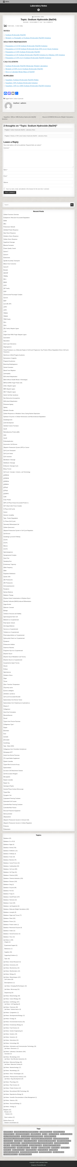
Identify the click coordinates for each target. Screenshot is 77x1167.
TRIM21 (5, 313)
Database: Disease (8, 881)
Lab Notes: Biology (8, 974)
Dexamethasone (7, 715)
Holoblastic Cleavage (9, 463)
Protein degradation (29, 1152)
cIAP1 (5, 310)
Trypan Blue (6, 792)
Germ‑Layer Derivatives (9, 344)
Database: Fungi (7, 893)
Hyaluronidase (7, 767)
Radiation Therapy (8, 595)
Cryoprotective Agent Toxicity (11, 663)
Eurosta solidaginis (8, 690)
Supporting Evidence (10, 955)
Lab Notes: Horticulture (9, 1040)
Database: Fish (7, 890)
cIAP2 (5, 307)
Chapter (6, 942)
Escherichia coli (61, 1143)
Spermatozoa (7, 672)
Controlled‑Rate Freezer (9, 807)
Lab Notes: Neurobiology (10, 1070)
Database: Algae (7, 844)
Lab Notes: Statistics (9, 1100)
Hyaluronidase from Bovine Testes (12, 700)
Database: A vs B (8, 841)
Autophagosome (7, 419)
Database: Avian (7, 857)
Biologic (5, 610)
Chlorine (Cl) (50, 1136)
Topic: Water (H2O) (8, 746)
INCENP (5, 273)
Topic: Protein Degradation (10, 518)
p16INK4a (6, 481)
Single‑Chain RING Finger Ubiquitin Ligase (14, 334)
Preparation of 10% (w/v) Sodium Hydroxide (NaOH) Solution (28, 58)
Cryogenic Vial (7, 795)
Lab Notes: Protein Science (10, 1088)
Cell (44, 1134)
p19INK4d (6, 475)
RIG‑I (4, 279)
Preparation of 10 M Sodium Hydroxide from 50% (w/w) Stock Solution (31, 49)
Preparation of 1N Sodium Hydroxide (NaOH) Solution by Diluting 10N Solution (35, 55)
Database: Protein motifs (10, 924)
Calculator (7, 1053)
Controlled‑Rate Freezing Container (12, 804)
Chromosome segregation (42, 1138)
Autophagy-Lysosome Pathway (11, 536)
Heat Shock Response (9, 233)
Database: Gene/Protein (10, 897)
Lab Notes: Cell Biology (9, 1002)
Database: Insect (8, 903)
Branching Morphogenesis (10, 364)
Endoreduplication (8, 441)
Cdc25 (5, 429)
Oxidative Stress (8, 675)
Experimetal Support (9, 945)
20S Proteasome (8, 583)
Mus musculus (18, 1150)
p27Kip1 (5, 490)
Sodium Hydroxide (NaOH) (15, 35)
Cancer (5, 512)
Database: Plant (7, 918)
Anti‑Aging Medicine (8, 626)
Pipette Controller (8, 761)
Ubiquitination (25, 1154)
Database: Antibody (8, 853)
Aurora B (5, 267)
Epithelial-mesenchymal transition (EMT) (37, 1143)
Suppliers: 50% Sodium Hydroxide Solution (21, 83)
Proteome (6, 826)
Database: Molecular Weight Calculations (14, 909)
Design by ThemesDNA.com (38, 1165)
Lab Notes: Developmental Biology (12, 1015)
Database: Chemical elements (11, 878)
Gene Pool (6, 558)
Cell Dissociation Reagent (10, 773)
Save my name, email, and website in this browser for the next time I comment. (27, 189)
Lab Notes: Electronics (10, 1048)
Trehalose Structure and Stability (12, 613)
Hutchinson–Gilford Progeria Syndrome (14, 355)
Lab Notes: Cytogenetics (10, 1012)
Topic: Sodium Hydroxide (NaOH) (38, 19)
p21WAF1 (6, 493)
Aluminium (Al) (46, 1132)
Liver (34, 1147)
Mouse (7, 1150)
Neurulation (6, 341)
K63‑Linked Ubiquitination (10, 376)
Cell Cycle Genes (8, 453)
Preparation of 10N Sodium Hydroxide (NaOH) (22, 52)
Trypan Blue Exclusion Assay (11, 764)
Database (6, 838)
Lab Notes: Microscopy (10, 989)
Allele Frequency (8, 567)
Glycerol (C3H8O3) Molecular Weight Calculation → (58, 117)
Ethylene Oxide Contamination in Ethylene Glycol (16, 598)
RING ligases (58, 1152)
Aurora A (5, 254)
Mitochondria (44, 1147)
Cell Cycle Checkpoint (9, 450)
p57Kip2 (5, 487)
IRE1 (4, 224)
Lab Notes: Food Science (10, 1028)
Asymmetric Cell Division (10, 444)
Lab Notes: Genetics (9, 1034)
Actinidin (5, 737)
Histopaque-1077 (8, 752)
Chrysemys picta (8, 687)
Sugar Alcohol (7, 604)
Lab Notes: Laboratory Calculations (13, 1051)
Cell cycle (54, 1134)
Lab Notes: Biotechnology (10, 996)
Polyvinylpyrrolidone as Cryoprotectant (13, 635)
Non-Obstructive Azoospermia (11, 398)
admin (26, 22)
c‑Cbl (4, 331)
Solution (7, 1114)
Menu (7, 1)
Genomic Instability (8, 515)
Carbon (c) (36, 1134)
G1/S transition (7, 456)
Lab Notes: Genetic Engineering (12, 1031)
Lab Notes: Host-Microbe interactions (14, 1059)
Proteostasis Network (9, 227)
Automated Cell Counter (9, 801)
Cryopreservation (61, 1138)
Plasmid (53, 1150)
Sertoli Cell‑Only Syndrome (10, 395)
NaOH (11, 98)
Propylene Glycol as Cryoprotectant (13, 650)
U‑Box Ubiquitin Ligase (9, 386)
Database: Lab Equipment (10, 906)
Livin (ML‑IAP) (7, 304)
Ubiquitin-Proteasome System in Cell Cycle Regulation (18, 530)
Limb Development (8, 422)
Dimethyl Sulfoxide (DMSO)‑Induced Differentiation (17, 601)
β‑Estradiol (6, 740)
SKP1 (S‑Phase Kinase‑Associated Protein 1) (15, 503)
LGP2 (5, 285)
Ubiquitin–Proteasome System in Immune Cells (16, 820)
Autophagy (9, 1134)
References (7, 948)
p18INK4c (6, 484)
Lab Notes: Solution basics (11, 1009)
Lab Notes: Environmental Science (12, 1021)
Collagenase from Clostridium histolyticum (14, 749)
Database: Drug (7, 884)
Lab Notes (37, 16)
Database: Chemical (8, 875)
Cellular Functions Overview (11, 214)
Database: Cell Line (8, 869)
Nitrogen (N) (31, 1150)
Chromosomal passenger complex (17, 1138)
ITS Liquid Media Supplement (11, 758)
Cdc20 (5, 438)
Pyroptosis (6, 589)
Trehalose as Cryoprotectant (11, 632)
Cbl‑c (4, 322)
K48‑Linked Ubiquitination (10, 401)
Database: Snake (8, 930)
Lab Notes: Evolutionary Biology (12, 1025)
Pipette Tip (6, 783)
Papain (5, 727)
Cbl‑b (4, 325)
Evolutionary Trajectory (9, 564)
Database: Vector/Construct (10, 933)
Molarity (65, 1147)
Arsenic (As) (59, 1132)
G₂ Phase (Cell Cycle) (9, 521)
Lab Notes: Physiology (9, 1082)
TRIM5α (5, 276)
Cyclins (18, 1141)
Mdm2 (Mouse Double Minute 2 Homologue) (15, 379)
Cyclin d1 (8, 1141)
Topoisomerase (10, 1154)
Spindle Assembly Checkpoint (11, 260)
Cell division (66, 1134)
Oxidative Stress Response (10, 236)
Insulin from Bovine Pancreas (11, 755)
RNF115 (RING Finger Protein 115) (12, 382)
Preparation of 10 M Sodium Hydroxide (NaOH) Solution (26, 46)
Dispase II (6, 706)
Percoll (5, 718)
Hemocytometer (7, 814)
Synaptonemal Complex (9, 555)
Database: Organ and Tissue (11, 915)
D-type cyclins (30, 1141)
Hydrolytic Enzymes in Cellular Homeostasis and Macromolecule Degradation (24, 416)
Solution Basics (7, 1120)
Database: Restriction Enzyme (11, 927)
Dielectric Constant (8, 607)
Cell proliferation (12, 1136)
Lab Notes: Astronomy (9, 965)
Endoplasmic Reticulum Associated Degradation (16, 217)
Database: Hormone (8, 900)
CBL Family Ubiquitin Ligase (11, 328)
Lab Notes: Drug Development (12, 1079)
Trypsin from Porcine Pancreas (11, 721)
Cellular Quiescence (8, 527)
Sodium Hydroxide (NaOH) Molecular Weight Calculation (26, 66)
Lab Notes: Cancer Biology (10, 999)
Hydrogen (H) (9, 1147)
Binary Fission (7, 469)
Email (6, 176)
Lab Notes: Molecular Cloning (12, 1064)
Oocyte (5, 666)
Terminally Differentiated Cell (11, 524)
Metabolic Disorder (8, 410)
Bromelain (6, 730)
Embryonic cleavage (12, 1143)
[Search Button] (38, 10)
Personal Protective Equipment (11, 810)
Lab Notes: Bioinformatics (10, 971)
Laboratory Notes (38, 6)
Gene (7, 1145)
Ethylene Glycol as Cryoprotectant (12, 660)
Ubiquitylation (7, 817)
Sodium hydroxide (18, 98)
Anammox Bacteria (8, 647)
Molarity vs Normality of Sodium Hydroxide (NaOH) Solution (28, 38)
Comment (7, 148)
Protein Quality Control (9, 248)
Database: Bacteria (8, 860)
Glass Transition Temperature (11, 684)
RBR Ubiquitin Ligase (9, 389)
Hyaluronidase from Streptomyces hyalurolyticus (16, 703)
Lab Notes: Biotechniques (10, 977)
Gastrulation (6, 337)
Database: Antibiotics (9, 850)
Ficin (4, 733)
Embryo (5, 669)
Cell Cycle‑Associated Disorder (11, 696)
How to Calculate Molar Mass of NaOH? (20, 72)
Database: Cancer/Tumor (10, 863)
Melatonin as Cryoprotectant (11, 619)
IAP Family (6, 288)
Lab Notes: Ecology (8, 1018)
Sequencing (7, 992)
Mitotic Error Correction (9, 264)
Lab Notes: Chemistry (9, 1007)
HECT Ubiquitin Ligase (9, 392)
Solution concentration (10, 1122)
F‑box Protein (7, 499)
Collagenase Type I (8, 724)
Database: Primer (8, 921)
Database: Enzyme (8, 887)
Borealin (5, 270)
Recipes (6, 1112)
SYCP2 (5, 540)
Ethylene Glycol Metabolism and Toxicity (14, 656)
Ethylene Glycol (7, 653)
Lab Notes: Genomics (9, 1037)
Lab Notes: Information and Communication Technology (18, 1046)
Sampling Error (7, 561)
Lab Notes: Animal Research (11, 962)
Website (6, 182)
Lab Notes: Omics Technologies (12, 1073)
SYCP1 (5, 543)
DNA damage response (46, 1141)
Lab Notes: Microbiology (10, 1057)
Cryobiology (6, 743)
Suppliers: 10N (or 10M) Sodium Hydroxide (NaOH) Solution (28, 86)
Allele (4, 570)
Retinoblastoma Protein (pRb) (11, 432)
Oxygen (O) (43, 1150)
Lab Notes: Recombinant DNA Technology (14, 1091)
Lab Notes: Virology (8, 1106)
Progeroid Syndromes (9, 361)
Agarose (8, 1132)
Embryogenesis (64, 1141)
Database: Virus (7, 937)
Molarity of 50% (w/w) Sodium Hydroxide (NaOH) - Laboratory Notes (28, 136)
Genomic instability (20, 1145)
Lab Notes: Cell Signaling (11, 1004)
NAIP (4, 301)
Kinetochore (6, 257)
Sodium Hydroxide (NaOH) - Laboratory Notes (22, 130)
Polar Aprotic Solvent (9, 623)
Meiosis (5, 546)
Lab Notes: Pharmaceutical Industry (13, 1076)
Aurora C (5, 251)
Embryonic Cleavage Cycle (10, 466)
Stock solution (8, 1117)
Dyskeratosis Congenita (9, 358)
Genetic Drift (6, 576)
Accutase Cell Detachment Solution (13, 770)
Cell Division (6, 533)
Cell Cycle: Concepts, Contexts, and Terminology (16, 472)
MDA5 (5, 282)
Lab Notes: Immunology (9, 1043)
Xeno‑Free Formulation (9, 712)
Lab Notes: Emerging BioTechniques (14, 986)
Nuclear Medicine (8, 592)
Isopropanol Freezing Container (11, 798)
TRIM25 (5, 316)
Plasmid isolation (11, 1152)
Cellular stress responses (32, 1136)
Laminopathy (6, 373)
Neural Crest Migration (9, 370)
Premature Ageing (8, 404)
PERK (5, 220)
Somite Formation (8, 367)
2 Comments (49, 22)
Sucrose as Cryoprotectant (10, 629)
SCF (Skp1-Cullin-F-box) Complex (12, 506)
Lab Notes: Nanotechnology (10, 1067)
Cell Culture (7, 979)
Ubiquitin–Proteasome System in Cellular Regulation (17, 823)
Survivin (5, 297)
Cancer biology (22, 1134)
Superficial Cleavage (9, 242)
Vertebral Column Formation (11, 426)
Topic (42, 16)
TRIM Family (7, 319)
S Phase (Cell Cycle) (9, 509)
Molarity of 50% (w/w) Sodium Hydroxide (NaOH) (24, 69)
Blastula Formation (8, 245)
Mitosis (55, 1147)
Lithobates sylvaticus (9, 693)
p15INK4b (6, 478)
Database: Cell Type (8, 872)
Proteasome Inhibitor (9, 644)
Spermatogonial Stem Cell (10, 616)
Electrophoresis (8, 982)
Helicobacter (35, 1145)
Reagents (6, 1109)
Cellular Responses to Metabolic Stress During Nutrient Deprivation (21, 413)
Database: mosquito (8, 912)
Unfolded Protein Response (10, 230)
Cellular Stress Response (10, 239)
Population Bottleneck (9, 573)
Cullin (4, 496)
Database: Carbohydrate (10, 866)
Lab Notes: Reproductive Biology (12, 1094)
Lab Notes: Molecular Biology (11, 1062)
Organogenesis (7, 347)
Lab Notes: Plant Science (10, 1085)
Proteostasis (6, 829)
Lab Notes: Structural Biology (11, 1103)
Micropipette (6, 777)
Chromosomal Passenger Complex (12, 294)
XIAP (4, 291)
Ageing (5, 407)
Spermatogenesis (8, 552)
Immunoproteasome (8, 586)
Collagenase (6, 709)
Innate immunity (23, 1147)
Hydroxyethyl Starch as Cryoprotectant (14, 638)
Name (6, 169)
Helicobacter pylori (51, 1145)
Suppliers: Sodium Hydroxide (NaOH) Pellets (21, 80)
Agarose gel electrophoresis (26, 1132)
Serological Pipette (8, 786)
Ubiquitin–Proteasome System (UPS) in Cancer (16, 447)
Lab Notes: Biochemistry (10, 968)
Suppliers (6, 952)
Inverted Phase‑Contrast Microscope (13, 789)
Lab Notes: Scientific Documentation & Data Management (19, 1097)
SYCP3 (5, 549)
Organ (5, 678)
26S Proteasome (8, 579)
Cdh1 (4, 435)
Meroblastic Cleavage (9, 459)
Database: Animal (8, 847)
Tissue (5, 681)
